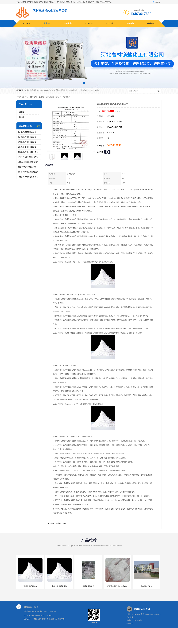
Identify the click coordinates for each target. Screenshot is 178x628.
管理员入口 (53, 619)
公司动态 (109, 23)
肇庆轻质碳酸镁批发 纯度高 (28, 172)
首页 (26, 97)
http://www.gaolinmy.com (57, 523)
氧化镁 (41, 97)
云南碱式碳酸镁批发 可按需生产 (29, 162)
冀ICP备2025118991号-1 (48, 611)
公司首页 (27, 23)
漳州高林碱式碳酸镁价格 (27, 132)
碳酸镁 (21, 112)
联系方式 (151, 23)
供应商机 (47, 23)
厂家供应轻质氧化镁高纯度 (88, 586)
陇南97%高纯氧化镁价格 (27, 167)
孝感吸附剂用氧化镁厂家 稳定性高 (29, 152)
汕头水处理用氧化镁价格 (27, 147)
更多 (38, 126)
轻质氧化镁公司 (59, 586)
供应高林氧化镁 (117, 586)
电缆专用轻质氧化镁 (30, 586)
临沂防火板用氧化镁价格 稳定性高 (29, 177)
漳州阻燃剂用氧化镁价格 (27, 137)
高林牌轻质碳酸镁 (146, 586)
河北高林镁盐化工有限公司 (33, 615)
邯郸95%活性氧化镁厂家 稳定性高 (29, 157)
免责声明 (45, 619)
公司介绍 (89, 23)
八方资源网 (37, 619)
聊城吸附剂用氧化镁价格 (27, 142)
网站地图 (61, 619)
